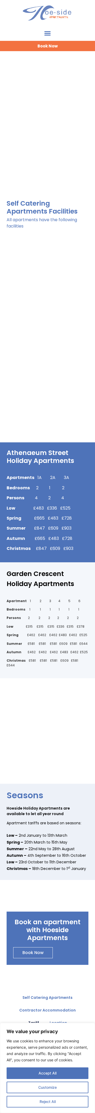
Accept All (47, 1073)
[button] (47, 33)
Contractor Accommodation (47, 1010)
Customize (47, 1087)
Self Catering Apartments (47, 997)
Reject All (48, 1101)
